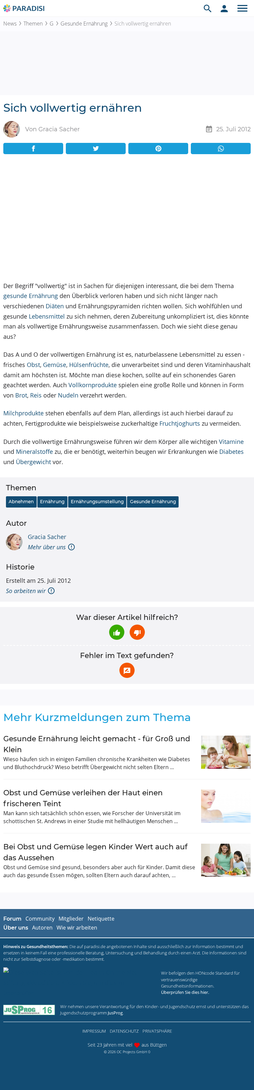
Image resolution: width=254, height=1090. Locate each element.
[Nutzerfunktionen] (224, 8)
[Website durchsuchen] (207, 8)
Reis (36, 395)
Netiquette (101, 918)
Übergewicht (33, 462)
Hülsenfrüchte (88, 365)
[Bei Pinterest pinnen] (158, 148)
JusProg (115, 1013)
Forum (12, 919)
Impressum (94, 1031)
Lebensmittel (47, 316)
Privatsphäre (157, 1031)
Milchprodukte (23, 413)
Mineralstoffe (34, 451)
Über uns (15, 928)
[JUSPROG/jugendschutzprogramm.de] (29, 1009)
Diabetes (231, 451)
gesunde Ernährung (30, 296)
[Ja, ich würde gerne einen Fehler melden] (127, 670)
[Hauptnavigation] (242, 8)
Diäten (55, 306)
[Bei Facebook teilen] (33, 148)
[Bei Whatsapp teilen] (221, 148)
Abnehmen (21, 501)
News (10, 23)
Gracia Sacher (47, 537)
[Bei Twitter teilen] (96, 148)
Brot (21, 395)
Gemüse (54, 365)
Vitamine (231, 442)
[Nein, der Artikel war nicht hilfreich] (137, 632)
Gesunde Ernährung (84, 23)
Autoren (42, 927)
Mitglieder (71, 918)
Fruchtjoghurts (179, 423)
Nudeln (68, 395)
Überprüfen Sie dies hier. (185, 992)
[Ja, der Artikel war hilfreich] (116, 632)
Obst (33, 365)
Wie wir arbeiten (77, 927)
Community (40, 918)
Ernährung (52, 501)
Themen (33, 23)
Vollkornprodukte (92, 385)
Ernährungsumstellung (97, 501)
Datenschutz (124, 1031)
